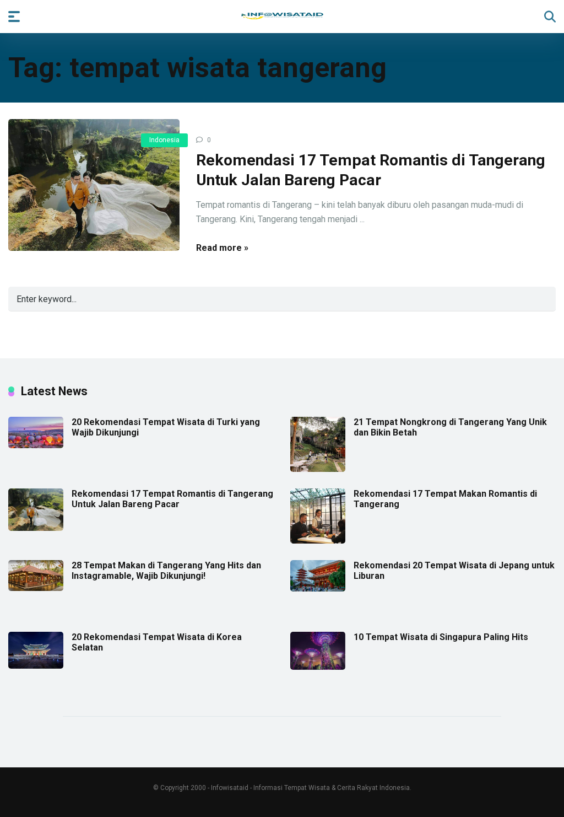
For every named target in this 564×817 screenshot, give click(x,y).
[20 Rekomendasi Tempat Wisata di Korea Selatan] (35, 665)
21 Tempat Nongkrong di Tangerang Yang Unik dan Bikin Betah (450, 427)
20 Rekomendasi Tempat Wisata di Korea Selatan (157, 642)
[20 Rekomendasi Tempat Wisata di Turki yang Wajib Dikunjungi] (35, 445)
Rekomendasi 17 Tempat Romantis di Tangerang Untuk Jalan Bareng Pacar (172, 498)
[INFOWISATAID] (282, 16)
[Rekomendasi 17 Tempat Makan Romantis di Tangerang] (317, 540)
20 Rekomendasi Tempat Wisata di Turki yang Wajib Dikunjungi (166, 427)
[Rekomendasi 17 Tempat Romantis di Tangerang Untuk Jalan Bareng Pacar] (94, 185)
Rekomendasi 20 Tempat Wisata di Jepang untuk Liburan (454, 570)
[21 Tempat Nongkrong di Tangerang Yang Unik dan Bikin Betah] (317, 469)
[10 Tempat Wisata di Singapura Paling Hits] (317, 667)
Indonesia (164, 140)
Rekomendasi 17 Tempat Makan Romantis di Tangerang (445, 498)
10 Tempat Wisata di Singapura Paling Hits (441, 637)
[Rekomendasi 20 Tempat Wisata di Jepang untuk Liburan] (317, 588)
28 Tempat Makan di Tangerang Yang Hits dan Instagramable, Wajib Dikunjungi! (166, 570)
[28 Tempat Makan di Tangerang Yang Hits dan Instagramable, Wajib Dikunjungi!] (35, 588)
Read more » (222, 248)
